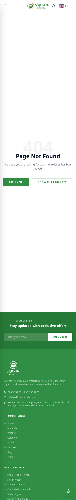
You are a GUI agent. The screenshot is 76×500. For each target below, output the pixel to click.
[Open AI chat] (68, 491)
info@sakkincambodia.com (21, 397)
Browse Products (52, 182)
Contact (11, 457)
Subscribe (60, 336)
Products (11, 433)
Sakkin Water (14, 479)
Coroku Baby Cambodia (19, 489)
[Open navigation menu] (6, 6)
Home (10, 423)
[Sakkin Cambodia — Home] (38, 6)
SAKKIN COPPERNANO (18, 475)
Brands (11, 442)
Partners (11, 447)
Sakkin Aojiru (14, 494)
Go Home (16, 181)
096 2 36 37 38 (31, 392)
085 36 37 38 (14, 392)
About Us (12, 428)
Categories (13, 437)
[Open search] (53, 6)
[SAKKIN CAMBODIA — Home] (38, 368)
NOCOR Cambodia (16, 484)
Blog (9, 452)
